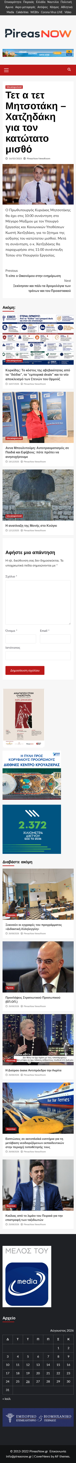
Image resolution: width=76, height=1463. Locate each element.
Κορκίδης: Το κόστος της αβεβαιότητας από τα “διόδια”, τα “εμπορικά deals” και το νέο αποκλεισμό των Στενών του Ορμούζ (37, 375)
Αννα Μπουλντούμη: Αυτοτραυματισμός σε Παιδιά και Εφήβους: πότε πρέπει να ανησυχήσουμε (37, 452)
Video (68, 12)
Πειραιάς (28, 2)
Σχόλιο (11, 576)
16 (68, 1364)
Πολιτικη (11, 1060)
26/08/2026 (14, 933)
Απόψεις (42, 7)
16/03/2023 (15, 158)
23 (68, 1373)
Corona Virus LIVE (52, 12)
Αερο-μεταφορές (25, 7)
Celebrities (22, 12)
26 (28, 1381)
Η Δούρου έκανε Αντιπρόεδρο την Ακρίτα (33, 1070)
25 (17, 1381)
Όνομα (11, 630)
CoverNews (42, 1456)
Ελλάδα (40, 2)
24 (7, 1381)
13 (38, 1364)
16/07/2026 (14, 384)
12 (28, 1364)
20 (38, 1373)
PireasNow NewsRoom (38, 158)
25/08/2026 (14, 1224)
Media (10, 12)
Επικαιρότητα (12, 2)
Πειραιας (11, 915)
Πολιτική (66, 2)
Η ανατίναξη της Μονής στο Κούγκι (31, 525)
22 (58, 1373)
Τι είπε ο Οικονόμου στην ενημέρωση (33, 273)
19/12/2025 (14, 461)
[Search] (69, 69)
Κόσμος (54, 7)
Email (44, 630)
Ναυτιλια (11, 1129)
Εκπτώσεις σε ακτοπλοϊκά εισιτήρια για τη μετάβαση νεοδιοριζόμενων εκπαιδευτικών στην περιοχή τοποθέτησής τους (34, 1143)
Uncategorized (14, 87)
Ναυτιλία (53, 2)
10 (7, 1364)
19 (28, 1373)
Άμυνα (9, 7)
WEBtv (34, 12)
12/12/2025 (14, 530)
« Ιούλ (7, 1398)
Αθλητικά (66, 7)
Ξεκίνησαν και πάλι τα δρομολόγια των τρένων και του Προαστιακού (42, 285)
